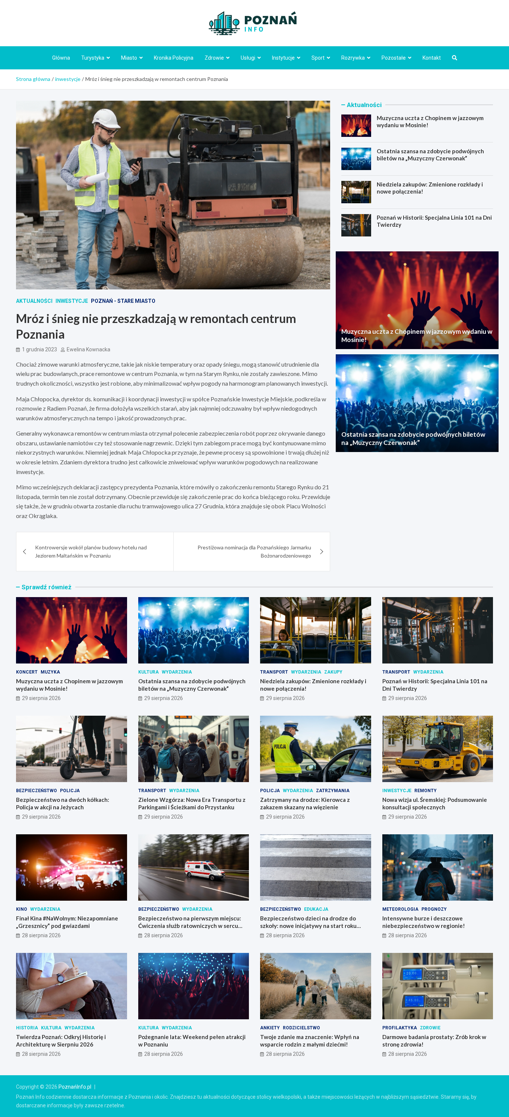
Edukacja (316, 909)
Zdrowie (214, 58)
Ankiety (270, 1027)
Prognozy (434, 909)
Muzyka (50, 672)
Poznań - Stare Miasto (123, 301)
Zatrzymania (333, 790)
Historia (27, 1027)
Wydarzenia (177, 672)
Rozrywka (353, 58)
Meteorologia (400, 909)
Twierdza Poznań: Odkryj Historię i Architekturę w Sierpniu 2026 (61, 1040)
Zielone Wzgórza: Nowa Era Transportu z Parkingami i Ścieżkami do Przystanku (192, 803)
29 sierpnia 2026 (41, 698)
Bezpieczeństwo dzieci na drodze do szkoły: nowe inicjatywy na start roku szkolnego (308, 925)
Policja (70, 790)
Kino (21, 909)
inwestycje (72, 301)
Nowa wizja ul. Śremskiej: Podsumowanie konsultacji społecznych (434, 803)
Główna (61, 58)
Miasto (129, 58)
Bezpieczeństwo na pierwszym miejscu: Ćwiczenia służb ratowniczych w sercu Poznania (189, 925)
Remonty (425, 790)
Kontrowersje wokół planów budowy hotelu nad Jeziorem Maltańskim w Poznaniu (91, 551)
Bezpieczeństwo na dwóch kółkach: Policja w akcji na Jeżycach (62, 803)
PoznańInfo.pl (75, 1087)
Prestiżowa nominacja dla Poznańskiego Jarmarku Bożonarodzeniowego (254, 551)
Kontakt (432, 58)
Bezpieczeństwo (36, 790)
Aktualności (34, 301)
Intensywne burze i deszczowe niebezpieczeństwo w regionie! (423, 922)
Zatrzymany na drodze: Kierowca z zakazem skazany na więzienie (305, 803)
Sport (318, 58)
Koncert (27, 672)
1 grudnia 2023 (39, 349)
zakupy (333, 672)
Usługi (248, 58)
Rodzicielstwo (301, 1027)
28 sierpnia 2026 (41, 935)
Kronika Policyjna (173, 58)
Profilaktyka (399, 1027)
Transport (274, 672)
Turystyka (92, 58)
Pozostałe (394, 58)
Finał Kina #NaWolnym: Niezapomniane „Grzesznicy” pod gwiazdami (67, 922)
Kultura (148, 672)
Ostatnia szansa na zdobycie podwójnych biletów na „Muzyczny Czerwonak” (430, 155)
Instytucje (283, 58)
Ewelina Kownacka (88, 349)
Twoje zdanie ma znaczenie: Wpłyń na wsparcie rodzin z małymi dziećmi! (309, 1040)
